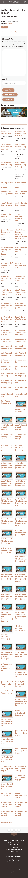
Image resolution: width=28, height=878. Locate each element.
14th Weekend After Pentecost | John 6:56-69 (7, 577)
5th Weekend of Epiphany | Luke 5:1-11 (7, 759)
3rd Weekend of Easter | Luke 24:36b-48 (7, 427)
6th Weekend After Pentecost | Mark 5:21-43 (7, 501)
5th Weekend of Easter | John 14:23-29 (21, 814)
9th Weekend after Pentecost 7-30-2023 (6, 333)
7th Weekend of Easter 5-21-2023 (7, 265)
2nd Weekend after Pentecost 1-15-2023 (20, 133)
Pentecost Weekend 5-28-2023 (20, 265)
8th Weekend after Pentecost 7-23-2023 (20, 319)
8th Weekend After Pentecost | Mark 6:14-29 (7, 521)
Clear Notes (8, 99)
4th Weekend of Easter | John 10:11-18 (21, 427)
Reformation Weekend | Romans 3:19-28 (6, 637)
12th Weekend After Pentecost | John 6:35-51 (7, 550)
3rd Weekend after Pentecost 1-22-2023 (6, 147)
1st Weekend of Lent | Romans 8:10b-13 (20, 769)
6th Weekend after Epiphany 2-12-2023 (20, 165)
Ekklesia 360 (14, 872)
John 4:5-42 (9, 23)
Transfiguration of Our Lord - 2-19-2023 (7, 185)
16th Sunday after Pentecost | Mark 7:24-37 (6, 597)
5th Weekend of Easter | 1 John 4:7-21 (7, 437)
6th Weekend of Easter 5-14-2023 (21, 250)
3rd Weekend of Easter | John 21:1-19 (21, 804)
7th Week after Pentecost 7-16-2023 (6, 319)
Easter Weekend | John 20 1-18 (21, 795)
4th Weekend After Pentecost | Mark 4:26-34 (7, 483)
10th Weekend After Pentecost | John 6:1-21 (7, 541)
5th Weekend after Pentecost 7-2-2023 (6, 306)
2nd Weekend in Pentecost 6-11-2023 (20, 279)
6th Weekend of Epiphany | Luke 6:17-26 (21, 751)
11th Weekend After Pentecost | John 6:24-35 (21, 533)
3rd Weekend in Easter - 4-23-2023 (7, 232)
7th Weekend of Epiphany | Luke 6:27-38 (7, 769)
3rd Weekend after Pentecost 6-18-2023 (6, 292)
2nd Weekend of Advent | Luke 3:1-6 (21, 675)
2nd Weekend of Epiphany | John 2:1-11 (20, 713)
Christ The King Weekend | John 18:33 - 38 (21, 655)
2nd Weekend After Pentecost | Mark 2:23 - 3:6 (7, 465)
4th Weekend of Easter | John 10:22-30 (7, 814)
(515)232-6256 (15, 852)
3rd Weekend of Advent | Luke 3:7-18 (7, 684)
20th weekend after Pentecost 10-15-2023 (20, 333)
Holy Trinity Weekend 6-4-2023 (6, 279)
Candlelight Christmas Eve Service (20, 684)
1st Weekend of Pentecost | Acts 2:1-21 (7, 448)
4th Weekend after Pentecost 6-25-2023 (20, 292)
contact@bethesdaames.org (14, 850)
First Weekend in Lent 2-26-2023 (20, 185)
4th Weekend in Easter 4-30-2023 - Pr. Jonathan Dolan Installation (21, 234)
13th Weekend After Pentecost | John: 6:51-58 (21, 559)
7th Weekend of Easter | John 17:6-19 (21, 437)
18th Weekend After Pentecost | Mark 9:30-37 (21, 597)
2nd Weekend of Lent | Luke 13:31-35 (20, 778)
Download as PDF (10, 95)
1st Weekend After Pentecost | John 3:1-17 (21, 448)
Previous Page (7, 822)
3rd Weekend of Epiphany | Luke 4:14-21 (21, 733)
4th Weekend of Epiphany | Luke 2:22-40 (7, 741)
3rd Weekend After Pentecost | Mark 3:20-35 (21, 465)
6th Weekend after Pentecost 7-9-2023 (20, 306)
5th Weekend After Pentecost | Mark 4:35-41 (21, 483)
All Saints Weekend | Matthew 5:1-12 (20, 628)
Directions (15, 848)
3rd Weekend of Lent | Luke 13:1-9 (7, 786)
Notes (4, 27)
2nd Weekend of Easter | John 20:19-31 (6, 804)
